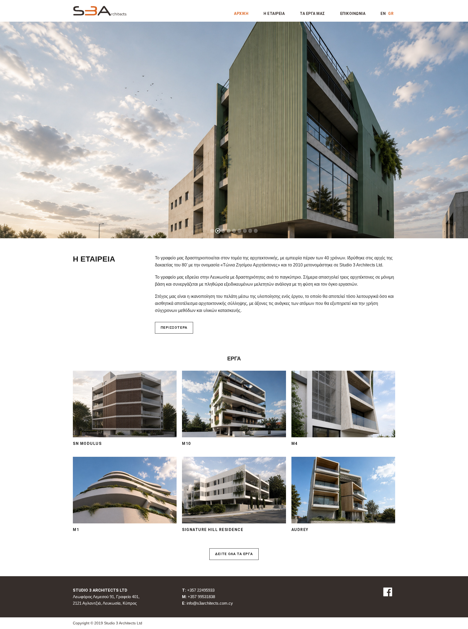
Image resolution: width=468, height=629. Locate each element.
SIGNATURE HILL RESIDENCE (212, 529)
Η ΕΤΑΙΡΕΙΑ (274, 13)
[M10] (234, 403)
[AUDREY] (343, 489)
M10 (186, 443)
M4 (294, 443)
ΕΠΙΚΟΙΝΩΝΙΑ (353, 13)
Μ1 (76, 529)
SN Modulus (87, 443)
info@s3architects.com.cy (210, 603)
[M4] (343, 403)
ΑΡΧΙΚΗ (241, 13)
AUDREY (299, 529)
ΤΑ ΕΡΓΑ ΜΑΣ (312, 13)
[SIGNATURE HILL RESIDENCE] (234, 489)
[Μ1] (125, 489)
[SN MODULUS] (125, 403)
